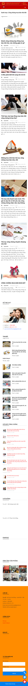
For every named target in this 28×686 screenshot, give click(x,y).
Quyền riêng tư (6, 358)
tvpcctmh (6, 45)
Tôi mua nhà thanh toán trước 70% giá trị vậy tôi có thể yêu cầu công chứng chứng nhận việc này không (13, 201)
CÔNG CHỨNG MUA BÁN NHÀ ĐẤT (13, 283)
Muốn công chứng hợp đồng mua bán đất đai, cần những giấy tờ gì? (19, 352)
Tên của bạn (5, 661)
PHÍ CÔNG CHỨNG (16, 365)
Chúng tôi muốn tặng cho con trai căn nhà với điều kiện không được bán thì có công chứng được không (16, 469)
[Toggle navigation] (3, 7)
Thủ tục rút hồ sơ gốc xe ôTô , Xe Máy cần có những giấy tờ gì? (19, 415)
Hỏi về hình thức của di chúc (13, 475)
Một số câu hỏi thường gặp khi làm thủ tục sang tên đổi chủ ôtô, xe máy (19, 399)
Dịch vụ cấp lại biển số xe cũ (19, 381)
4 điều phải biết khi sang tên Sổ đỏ (13, 75)
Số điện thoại (6, 667)
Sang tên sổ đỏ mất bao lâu (13, 435)
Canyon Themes (19, 684)
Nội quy (4, 621)
